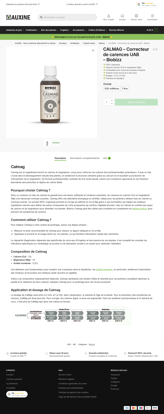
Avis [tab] (106, 158)
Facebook (115, 374)
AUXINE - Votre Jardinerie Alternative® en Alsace (35, 43)
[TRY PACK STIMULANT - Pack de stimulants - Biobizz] (154, 49)
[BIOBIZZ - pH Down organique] (156, 49)
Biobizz (102, 43)
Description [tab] (60, 158)
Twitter (114, 378)
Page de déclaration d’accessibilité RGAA (77, 397)
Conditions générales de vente (72, 383)
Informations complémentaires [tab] (84, 158)
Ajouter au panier (136, 102)
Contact (122, 19)
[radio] (112, 88)
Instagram (115, 382)
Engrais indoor (89, 43)
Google (114, 385)
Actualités (10, 388)
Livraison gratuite (14, 379)
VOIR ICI (106, 37)
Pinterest (115, 389)
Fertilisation (74, 43)
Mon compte (108, 19)
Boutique (63, 43)
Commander (152, 19)
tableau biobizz (139, 208)
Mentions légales (66, 379)
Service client (136, 19)
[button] (152, 30)
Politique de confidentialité (70, 388)
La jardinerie (12, 383)
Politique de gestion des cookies (73, 392)
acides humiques (104, 269)
